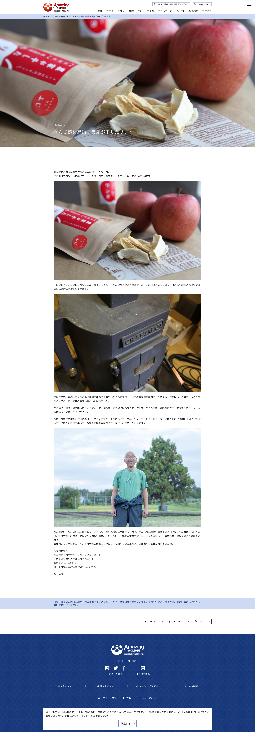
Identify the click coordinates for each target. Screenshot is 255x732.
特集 (100, 11)
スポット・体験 (125, 11)
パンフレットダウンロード (148, 686)
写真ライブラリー (64, 686)
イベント (180, 11)
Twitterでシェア (155, 621)
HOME (46, 16)
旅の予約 (193, 11)
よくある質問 (191, 686)
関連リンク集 (159, 721)
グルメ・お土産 (146, 11)
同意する (125, 723)
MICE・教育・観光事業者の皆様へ (107, 721)
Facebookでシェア (181, 621)
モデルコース (165, 11)
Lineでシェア (204, 621)
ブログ (109, 11)
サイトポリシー (138, 721)
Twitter (115, 668)
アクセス (207, 11)
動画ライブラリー (106, 686)
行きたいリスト (148, 698)
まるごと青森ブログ (62, 16)
